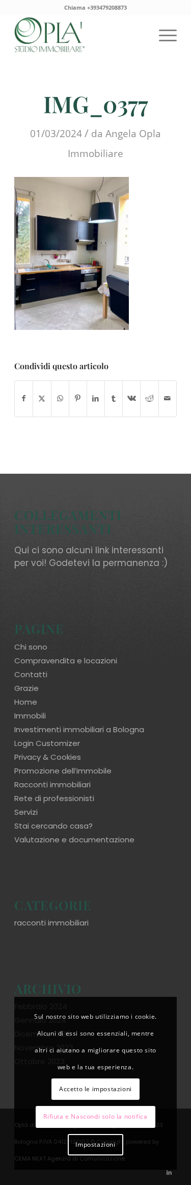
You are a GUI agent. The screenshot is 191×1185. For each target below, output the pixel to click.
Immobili (30, 715)
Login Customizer (47, 743)
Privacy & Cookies (47, 757)
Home (25, 702)
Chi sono (30, 646)
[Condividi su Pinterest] (78, 398)
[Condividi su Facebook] (24, 398)
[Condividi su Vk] (131, 398)
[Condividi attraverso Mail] (167, 398)
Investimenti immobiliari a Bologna (79, 729)
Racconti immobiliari (52, 784)
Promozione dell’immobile (63, 770)
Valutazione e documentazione (74, 839)
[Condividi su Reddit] (149, 398)
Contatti (30, 674)
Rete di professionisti (54, 798)
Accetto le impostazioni (95, 1089)
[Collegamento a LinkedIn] (169, 1172)
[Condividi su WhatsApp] (60, 398)
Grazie (26, 688)
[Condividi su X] (41, 398)
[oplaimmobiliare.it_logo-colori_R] (79, 35)
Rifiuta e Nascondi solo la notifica (95, 1116)
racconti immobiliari (51, 922)
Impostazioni (95, 1144)
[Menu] (163, 35)
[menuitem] (163, 35)
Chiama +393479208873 (95, 7)
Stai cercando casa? (53, 825)
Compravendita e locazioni (65, 660)
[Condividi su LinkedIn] (95, 398)
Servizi (26, 812)
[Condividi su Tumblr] (113, 398)
